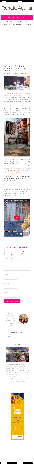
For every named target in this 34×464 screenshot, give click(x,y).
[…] (24, 381)
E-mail (7, 283)
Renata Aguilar (17, 8)
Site (5, 292)
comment (27, 73)
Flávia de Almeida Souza (13, 172)
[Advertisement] (17, 45)
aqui (20, 185)
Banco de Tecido (21, 106)
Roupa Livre (17, 95)
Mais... (10, 325)
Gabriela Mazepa (15, 170)
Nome (6, 274)
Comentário (9, 258)
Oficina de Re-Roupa (11, 93)
